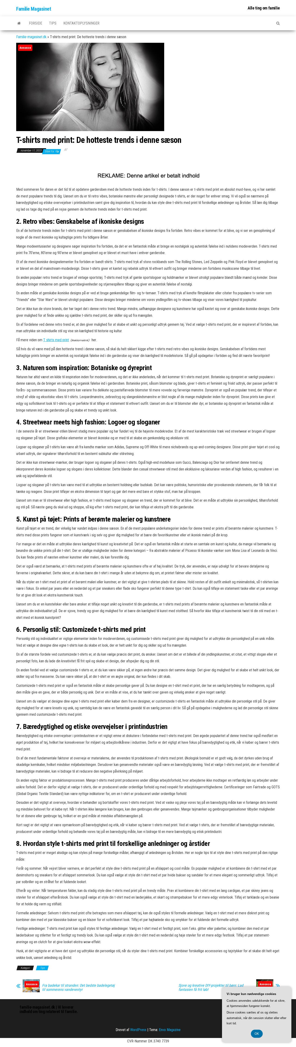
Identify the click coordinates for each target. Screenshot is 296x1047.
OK (257, 1033)
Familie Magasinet (33, 9)
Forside (35, 23)
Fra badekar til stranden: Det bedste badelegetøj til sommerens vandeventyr (78, 987)
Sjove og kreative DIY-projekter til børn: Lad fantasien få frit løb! (211, 987)
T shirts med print (56, 340)
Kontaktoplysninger (81, 23)
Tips (52, 23)
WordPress (138, 1030)
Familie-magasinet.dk (31, 37)
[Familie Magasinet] (19, 23)
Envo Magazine (170, 1030)
